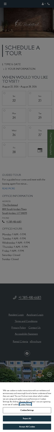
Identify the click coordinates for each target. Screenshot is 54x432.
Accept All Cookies (27, 426)
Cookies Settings (27, 410)
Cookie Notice (25, 404)
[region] (27, 407)
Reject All (27, 418)
